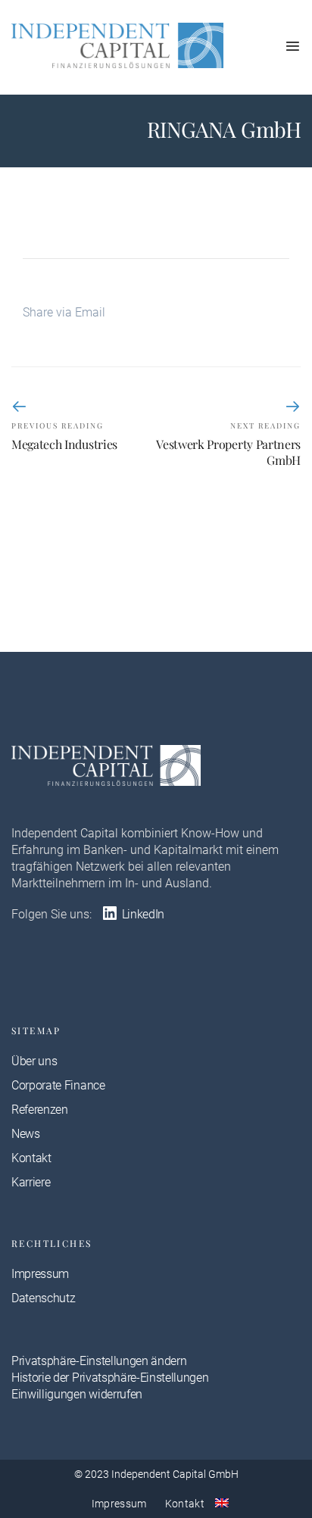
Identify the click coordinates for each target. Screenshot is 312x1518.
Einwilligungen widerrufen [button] (76, 1394)
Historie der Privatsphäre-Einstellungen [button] (110, 1377)
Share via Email (64, 312)
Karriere (30, 1182)
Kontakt (31, 1158)
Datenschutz (43, 1298)
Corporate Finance (58, 1085)
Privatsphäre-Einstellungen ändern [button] (98, 1361)
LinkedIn (141, 914)
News (25, 1134)
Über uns (34, 1061)
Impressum (40, 1274)
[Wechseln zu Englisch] (222, 1502)
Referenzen (39, 1109)
